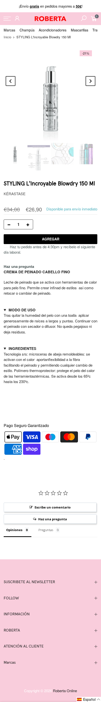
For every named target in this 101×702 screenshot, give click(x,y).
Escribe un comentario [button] (53, 507)
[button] (88, 699)
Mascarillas (79, 30)
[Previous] (10, 81)
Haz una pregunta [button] (52, 519)
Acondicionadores (52, 30)
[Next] (90, 81)
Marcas (9, 30)
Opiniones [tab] (14, 530)
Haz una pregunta (19, 266)
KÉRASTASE (14, 193)
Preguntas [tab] (45, 530)
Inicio (7, 37)
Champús (27, 30)
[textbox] (50, 290)
